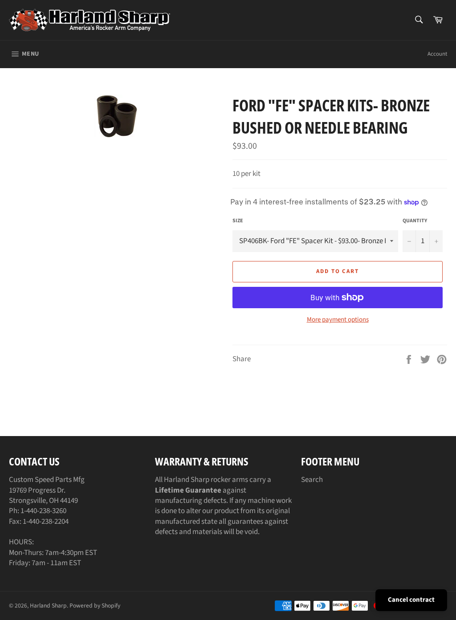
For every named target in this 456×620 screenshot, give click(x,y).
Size (237, 220)
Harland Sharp (48, 605)
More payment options (338, 319)
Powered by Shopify (94, 605)
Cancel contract (411, 599)
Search (312, 479)
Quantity (415, 220)
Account (437, 54)
